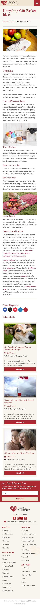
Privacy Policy (21, 604)
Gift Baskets (21, 21)
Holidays (11, 409)
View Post (20, 369)
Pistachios (12, 356)
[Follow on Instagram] (18, 518)
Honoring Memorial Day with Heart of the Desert (19, 401)
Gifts (29, 21)
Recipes (19, 356)
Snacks (25, 356)
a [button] (37, 3)
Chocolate (7, 460)
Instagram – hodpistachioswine (14, 256)
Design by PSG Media (28, 601)
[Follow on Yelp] (21, 518)
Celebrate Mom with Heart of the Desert (19, 453)
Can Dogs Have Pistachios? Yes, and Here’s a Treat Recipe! (17, 348)
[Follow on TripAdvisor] (25, 518)
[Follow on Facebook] (14, 518)
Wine (24, 409)
